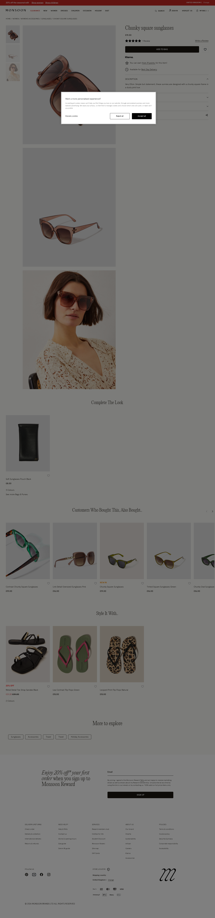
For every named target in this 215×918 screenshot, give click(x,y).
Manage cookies (71, 116)
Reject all (119, 116)
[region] (108, 108)
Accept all (142, 116)
